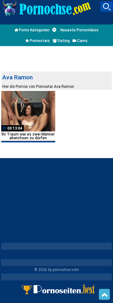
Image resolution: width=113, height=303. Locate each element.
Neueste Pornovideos (79, 30)
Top (104, 294)
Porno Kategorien (34, 30)
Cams (82, 41)
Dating (63, 41)
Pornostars (39, 41)
